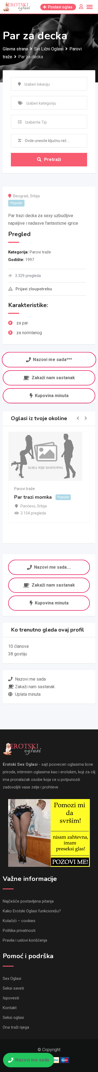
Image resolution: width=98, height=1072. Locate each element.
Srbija (35, 196)
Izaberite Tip (36, 122)
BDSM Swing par (52, 504)
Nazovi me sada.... (52, 566)
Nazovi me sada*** (52, 359)
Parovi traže (40, 252)
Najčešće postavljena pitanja (28, 901)
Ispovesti (11, 998)
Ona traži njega (16, 1027)
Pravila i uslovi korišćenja (25, 940)
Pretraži (52, 159)
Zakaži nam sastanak (53, 377)
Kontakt (10, 1007)
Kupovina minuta (52, 395)
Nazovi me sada (32, 1060)
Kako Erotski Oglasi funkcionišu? (32, 911)
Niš (41, 513)
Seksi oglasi (13, 1017)
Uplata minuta (28, 694)
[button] (77, 419)
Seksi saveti (13, 988)
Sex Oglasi (12, 978)
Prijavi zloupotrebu (34, 288)
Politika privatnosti (19, 930)
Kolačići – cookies (19, 920)
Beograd (20, 196)
